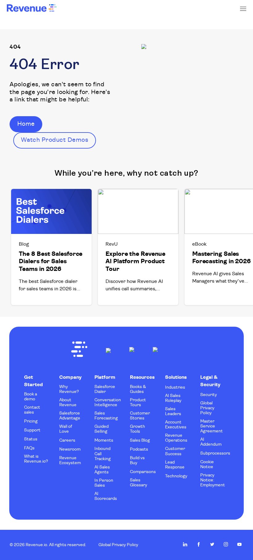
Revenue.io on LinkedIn (185, 544)
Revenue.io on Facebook (199, 544)
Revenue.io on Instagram (226, 544)
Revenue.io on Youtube (239, 544)
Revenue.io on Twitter (212, 544)
